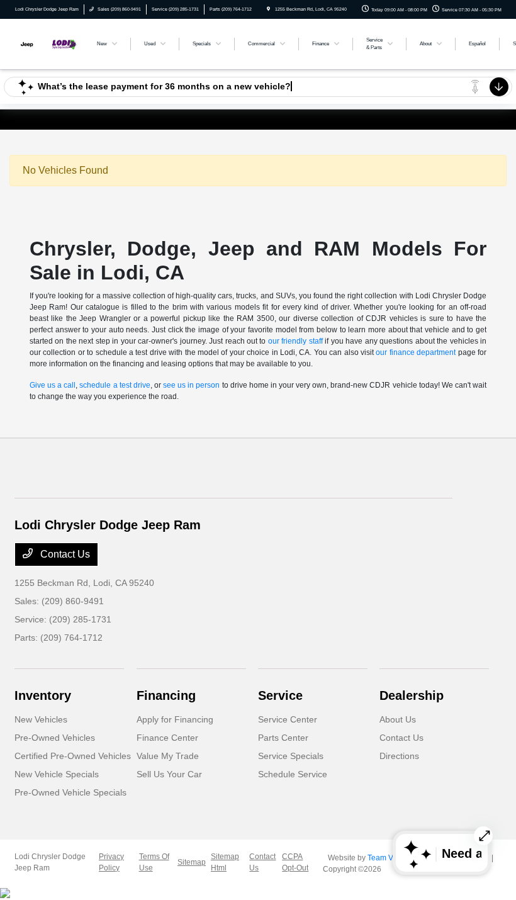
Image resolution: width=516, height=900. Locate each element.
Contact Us (64, 554)
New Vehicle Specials (56, 774)
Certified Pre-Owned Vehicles (72, 756)
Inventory (42, 695)
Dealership (411, 695)
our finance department (416, 352)
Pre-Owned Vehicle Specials (70, 792)
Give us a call (53, 385)
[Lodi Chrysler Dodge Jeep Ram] (48, 43)
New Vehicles (40, 719)
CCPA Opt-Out (295, 862)
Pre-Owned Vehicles (54, 738)
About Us (397, 719)
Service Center (287, 719)
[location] (268, 9)
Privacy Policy (111, 862)
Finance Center (167, 738)
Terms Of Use (154, 862)
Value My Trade (168, 756)
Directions (399, 756)
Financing (166, 695)
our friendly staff (295, 341)
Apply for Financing (175, 719)
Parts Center (283, 738)
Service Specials (290, 756)
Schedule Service (292, 774)
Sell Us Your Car (169, 774)
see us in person (191, 385)
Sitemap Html (225, 862)
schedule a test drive (114, 385)
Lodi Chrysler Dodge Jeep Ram (50, 862)
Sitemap (191, 862)
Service (280, 695)
